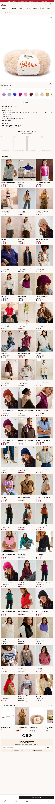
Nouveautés (13, 8)
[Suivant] (51, 705)
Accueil (4, 12)
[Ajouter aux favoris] (51, 17)
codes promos (16, 750)
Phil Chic (9, 12)
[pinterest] (30, 735)
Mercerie (42, 8)
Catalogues (35, 8)
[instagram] (23, 735)
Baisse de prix (5, 8)
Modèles (20, 8)
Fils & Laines (27, 8)
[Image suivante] (52, 48)
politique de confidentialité (37, 750)
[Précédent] (48, 705)
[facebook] (27, 735)
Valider (48, 747)
